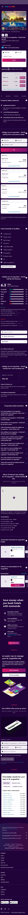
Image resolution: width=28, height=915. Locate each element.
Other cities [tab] (6, 783)
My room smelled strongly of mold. (12, 321)
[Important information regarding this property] (26, 367)
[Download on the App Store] (14, 902)
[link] (17, 585)
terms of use (19, 762)
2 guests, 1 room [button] (7, 56)
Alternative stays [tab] (16, 783)
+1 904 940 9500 (6, 45)
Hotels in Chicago (7, 808)
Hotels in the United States (8, 845)
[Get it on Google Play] (5, 902)
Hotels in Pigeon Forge (8, 814)
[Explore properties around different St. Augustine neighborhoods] (26, 568)
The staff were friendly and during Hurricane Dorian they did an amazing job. (13, 310)
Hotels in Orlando (7, 802)
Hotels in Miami (6, 812)
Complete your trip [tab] (17, 786)
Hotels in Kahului (7, 793)
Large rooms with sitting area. (11, 313)
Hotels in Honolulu (7, 806)
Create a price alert (12, 634)
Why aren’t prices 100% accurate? (11, 838)
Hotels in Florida (19, 845)
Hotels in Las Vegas (7, 797)
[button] (2, 6)
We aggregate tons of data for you (11, 835)
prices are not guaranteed (11, 828)
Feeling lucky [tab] (7, 786)
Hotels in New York (7, 795)
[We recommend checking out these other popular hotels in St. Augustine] (26, 541)
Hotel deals (7, 844)
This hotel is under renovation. (11, 323)
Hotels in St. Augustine (13, 846)
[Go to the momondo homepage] (10, 6)
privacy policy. (4, 763)
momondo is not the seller (9, 832)
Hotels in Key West (7, 804)
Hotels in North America (16, 844)
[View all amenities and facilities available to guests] (26, 229)
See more (23, 573)
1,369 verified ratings (13, 47)
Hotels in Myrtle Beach (8, 810)
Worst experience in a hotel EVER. (12, 325)
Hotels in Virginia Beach (8, 799)
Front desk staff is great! (9, 315)
